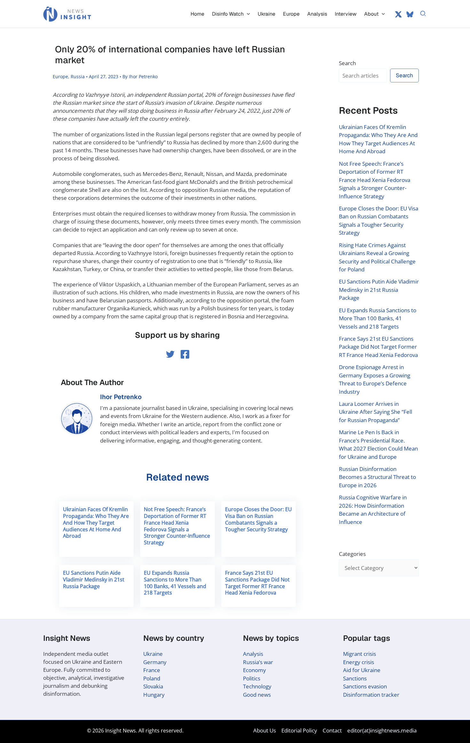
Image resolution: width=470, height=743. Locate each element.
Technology (257, 686)
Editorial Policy (299, 730)
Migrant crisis (359, 653)
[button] (247, 14)
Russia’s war (258, 662)
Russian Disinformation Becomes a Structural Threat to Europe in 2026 (377, 477)
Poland (151, 678)
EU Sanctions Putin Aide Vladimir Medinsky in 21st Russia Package (93, 579)
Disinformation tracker (371, 694)
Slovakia (153, 686)
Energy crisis (358, 662)
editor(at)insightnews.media (382, 730)
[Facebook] (185, 354)
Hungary (154, 694)
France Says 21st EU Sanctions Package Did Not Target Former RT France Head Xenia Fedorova (257, 582)
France (151, 670)
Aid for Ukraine (361, 670)
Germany (155, 662)
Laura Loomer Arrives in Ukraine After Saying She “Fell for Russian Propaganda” (375, 412)
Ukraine (153, 653)
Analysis (253, 653)
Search (347, 63)
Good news (257, 694)
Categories (352, 553)
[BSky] (409, 14)
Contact (332, 730)
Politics (251, 678)
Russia (78, 76)
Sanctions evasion (365, 686)
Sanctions (355, 678)
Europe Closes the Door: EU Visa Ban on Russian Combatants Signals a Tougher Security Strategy (258, 519)
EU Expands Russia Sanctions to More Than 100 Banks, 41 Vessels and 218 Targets (175, 582)
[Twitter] (398, 14)
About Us (264, 730)
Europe (60, 76)
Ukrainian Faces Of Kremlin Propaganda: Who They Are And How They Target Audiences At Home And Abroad (96, 522)
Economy (254, 670)
